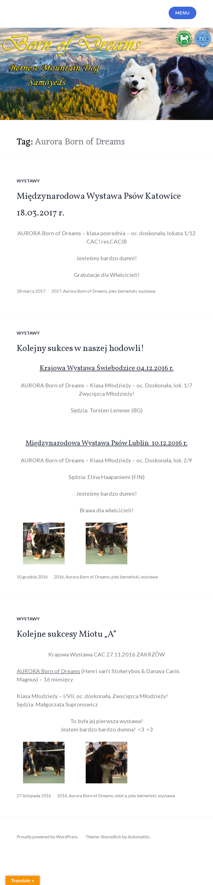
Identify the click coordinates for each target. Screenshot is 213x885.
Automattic (139, 836)
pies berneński (123, 291)
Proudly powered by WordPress (47, 836)
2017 (56, 291)
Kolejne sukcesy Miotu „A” (66, 634)
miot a (121, 795)
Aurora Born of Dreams (85, 291)
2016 (59, 576)
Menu (182, 12)
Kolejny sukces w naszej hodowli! (80, 349)
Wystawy (28, 180)
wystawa (146, 291)
